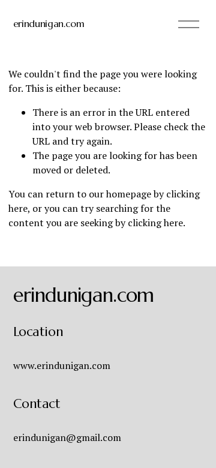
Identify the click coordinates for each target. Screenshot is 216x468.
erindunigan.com (49, 23)
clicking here (155, 222)
